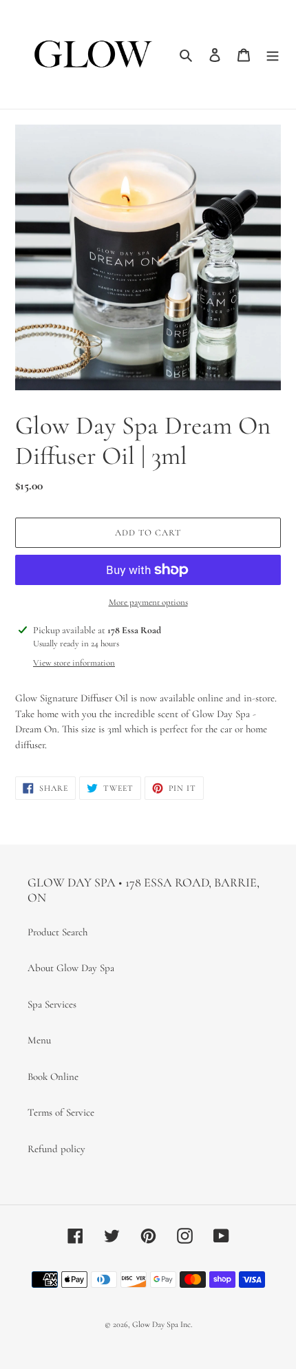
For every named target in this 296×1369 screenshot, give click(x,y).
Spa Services (52, 1004)
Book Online (53, 1076)
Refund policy (56, 1149)
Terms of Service (61, 1112)
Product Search (57, 932)
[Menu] (272, 54)
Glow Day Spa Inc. (162, 1324)
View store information (74, 662)
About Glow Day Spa (71, 968)
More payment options (148, 602)
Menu (39, 1040)
